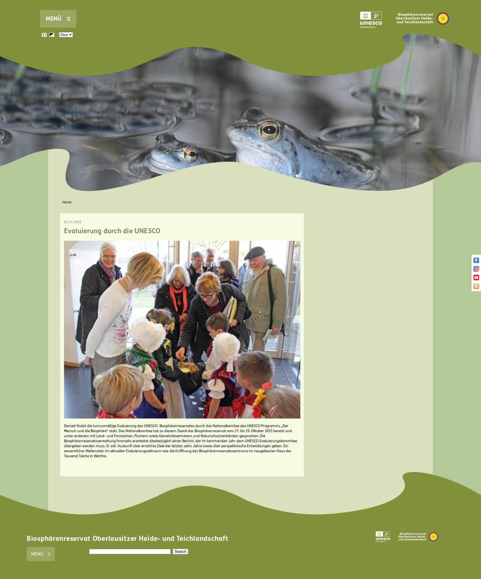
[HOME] (422, 33)
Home (67, 202)
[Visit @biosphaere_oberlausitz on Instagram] (476, 270)
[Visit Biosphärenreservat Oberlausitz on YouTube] (476, 279)
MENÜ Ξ (58, 19)
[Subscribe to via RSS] (476, 288)
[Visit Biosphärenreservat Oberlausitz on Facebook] (476, 262)
